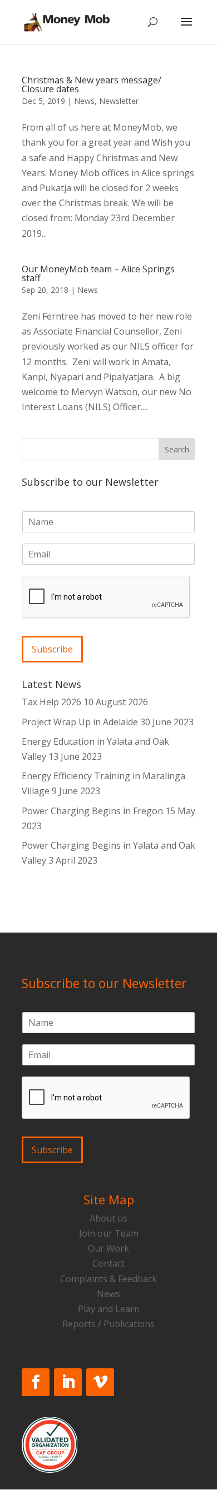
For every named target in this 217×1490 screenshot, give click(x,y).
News (84, 101)
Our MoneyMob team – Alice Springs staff (98, 273)
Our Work (108, 1248)
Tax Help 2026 (51, 702)
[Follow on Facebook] (36, 1382)
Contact (108, 1263)
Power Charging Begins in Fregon (92, 811)
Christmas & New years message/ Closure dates (91, 84)
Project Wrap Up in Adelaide (80, 722)
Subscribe (52, 649)
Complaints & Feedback (108, 1279)
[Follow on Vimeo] (100, 1382)
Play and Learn (109, 1309)
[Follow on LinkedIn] (68, 1382)
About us (108, 1218)
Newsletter (119, 101)
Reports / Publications (108, 1324)
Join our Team (109, 1233)
